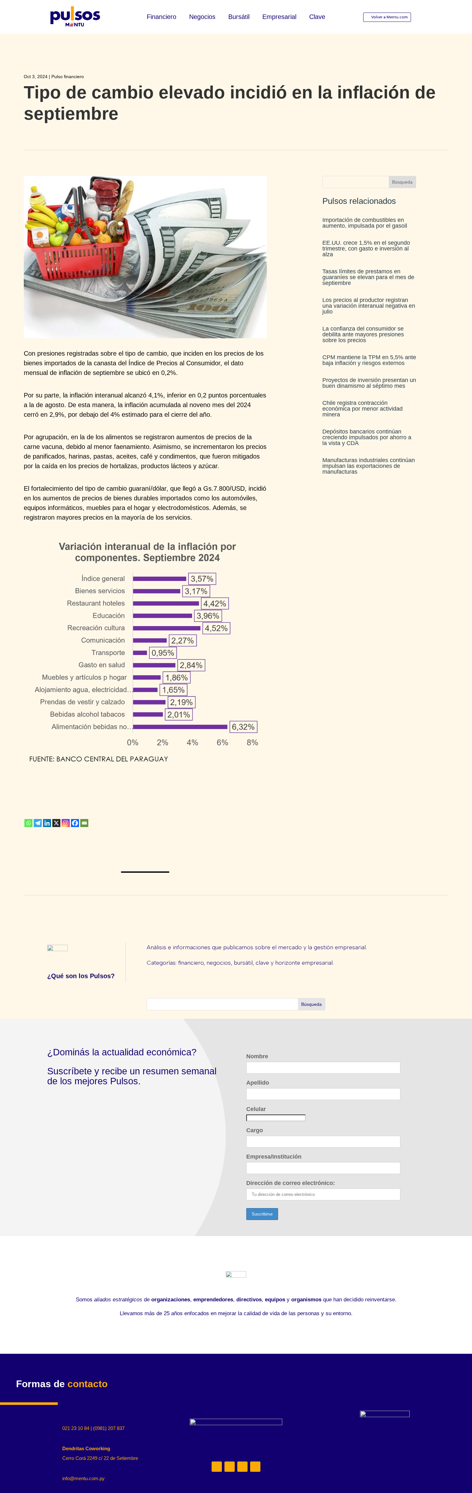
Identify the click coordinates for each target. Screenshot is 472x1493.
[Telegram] (38, 823)
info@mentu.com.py (83, 1478)
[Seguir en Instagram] (229, 1466)
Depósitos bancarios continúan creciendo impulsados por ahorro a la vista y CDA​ (366, 437)
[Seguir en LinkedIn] (217, 1466)
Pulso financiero (67, 76)
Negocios (202, 17)
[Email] (84, 823)
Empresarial (279, 17)
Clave (317, 17)
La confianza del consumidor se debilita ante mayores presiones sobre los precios (363, 334)
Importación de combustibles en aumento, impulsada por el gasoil (364, 223)
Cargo (254, 1130)
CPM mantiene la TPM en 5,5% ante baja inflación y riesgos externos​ (369, 360)
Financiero (161, 17)
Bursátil (238, 17)
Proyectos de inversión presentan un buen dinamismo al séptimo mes (369, 383)
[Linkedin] (47, 823)
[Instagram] (66, 823)
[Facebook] (75, 823)
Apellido (257, 1082)
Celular (256, 1109)
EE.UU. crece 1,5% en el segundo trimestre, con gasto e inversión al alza (366, 249)
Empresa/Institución (274, 1156)
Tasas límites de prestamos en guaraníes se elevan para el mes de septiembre (368, 277)
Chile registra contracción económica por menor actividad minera (362, 409)
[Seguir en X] (242, 1466)
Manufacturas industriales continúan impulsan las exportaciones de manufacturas (368, 466)
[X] (56, 823)
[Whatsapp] (28, 823)
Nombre (257, 1056)
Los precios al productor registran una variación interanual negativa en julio (368, 306)
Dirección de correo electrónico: (290, 1183)
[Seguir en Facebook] (255, 1466)
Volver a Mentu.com (389, 17)
